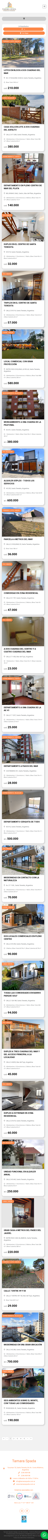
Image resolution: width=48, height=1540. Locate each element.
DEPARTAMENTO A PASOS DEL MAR (21, 766)
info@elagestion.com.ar (33, 1534)
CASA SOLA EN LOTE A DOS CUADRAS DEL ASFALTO (22, 128)
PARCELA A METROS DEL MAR (18, 539)
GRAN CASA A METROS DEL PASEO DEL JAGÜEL (22, 1231)
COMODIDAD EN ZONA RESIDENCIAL (21, 593)
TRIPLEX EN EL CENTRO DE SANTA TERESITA (20, 304)
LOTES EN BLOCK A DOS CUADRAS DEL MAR (22, 71)
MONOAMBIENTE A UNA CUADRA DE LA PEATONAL (22, 423)
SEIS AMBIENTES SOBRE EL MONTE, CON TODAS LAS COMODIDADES (21, 1402)
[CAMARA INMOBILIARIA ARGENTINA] (11, 1496)
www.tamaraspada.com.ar (25, 1484)
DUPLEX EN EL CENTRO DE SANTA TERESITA (20, 245)
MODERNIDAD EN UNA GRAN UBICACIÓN (23, 1345)
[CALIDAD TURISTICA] (19, 1496)
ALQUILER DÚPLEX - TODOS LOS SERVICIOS (19, 482)
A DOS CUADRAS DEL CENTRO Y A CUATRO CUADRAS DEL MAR (20, 650)
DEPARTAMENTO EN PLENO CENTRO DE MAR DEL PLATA (23, 187)
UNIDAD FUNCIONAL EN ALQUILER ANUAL (20, 1173)
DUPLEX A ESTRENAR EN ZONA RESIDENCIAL (18, 1114)
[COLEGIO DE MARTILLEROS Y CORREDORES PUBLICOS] (36, 1496)
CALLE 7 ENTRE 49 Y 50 (15, 1291)
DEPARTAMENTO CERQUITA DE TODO (22, 822)
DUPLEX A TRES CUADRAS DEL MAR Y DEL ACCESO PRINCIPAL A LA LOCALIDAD (22, 1054)
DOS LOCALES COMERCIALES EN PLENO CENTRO (23, 937)
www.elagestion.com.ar (11, 1536)
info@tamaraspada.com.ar (25, 1481)
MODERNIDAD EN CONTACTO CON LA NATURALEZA (21, 879)
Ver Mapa (25, 33)
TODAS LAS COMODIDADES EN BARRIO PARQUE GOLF (22, 994)
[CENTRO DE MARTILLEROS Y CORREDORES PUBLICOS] (27, 1496)
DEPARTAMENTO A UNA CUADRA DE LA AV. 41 (22, 709)
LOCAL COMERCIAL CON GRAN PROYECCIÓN (18, 363)
